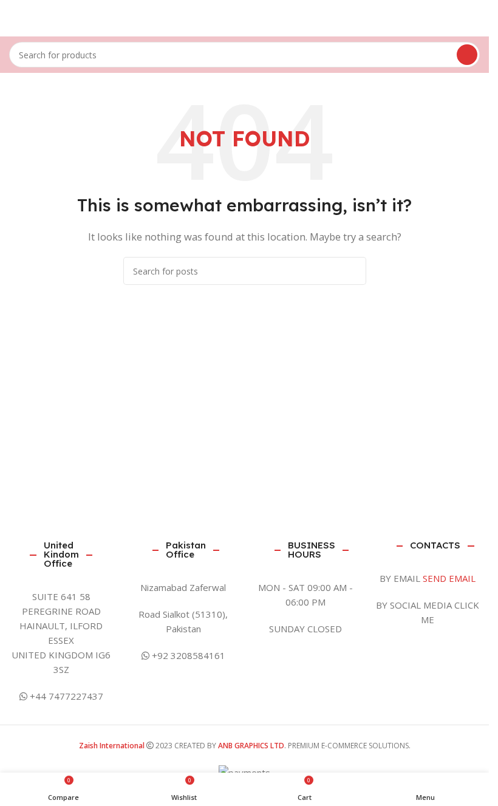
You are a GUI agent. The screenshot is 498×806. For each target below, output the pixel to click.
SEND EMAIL (449, 578)
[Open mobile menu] (14, 18)
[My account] (475, 18)
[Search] (467, 54)
